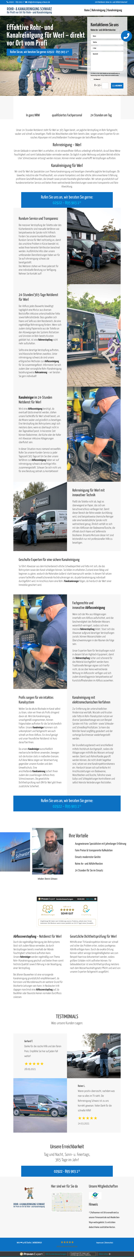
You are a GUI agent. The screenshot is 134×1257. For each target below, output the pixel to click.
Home (87, 10)
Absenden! (118, 86)
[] (126, 41)
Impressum (100, 1243)
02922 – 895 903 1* (67, 203)
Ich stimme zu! (97, 79)
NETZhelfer (27, 1243)
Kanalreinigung (114, 10)
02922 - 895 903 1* (67, 1171)
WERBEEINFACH (37, 1243)
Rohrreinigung (98, 10)
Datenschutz (109, 1243)
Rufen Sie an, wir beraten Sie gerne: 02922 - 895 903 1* (39, 52)
